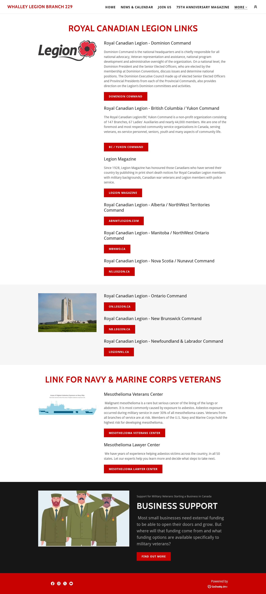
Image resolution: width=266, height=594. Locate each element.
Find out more (154, 556)
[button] (241, 7)
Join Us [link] (164, 7)
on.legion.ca (120, 306)
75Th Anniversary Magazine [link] (203, 7)
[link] (40, 7)
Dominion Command (125, 96)
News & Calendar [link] (137, 7)
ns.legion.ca (119, 271)
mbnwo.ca (117, 249)
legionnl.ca (119, 352)
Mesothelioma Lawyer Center (133, 469)
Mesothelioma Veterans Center (134, 433)
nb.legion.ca (119, 329)
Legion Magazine (123, 192)
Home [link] (110, 7)
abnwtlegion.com (124, 220)
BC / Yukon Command (126, 147)
